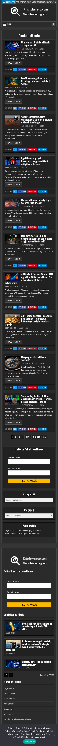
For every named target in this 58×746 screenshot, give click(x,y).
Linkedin (43, 69)
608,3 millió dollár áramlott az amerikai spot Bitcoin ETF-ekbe (37, 626)
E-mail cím (14, 468)
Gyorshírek (8, 709)
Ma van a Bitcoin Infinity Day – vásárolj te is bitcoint (36, 201)
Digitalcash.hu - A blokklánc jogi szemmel (23, 530)
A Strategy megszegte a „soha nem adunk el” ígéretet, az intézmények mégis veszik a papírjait (28, 320)
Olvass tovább (14, 62)
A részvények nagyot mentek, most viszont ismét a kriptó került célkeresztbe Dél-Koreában (28, 646)
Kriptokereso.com (36, 9)
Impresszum (9, 714)
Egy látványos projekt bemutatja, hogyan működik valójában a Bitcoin (34, 161)
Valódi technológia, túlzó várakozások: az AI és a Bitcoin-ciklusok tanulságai (37, 119)
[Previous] (6, 675)
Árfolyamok (9, 704)
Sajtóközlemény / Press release (17, 719)
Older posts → (39, 436)
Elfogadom (30, 741)
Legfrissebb (9, 688)
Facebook (23, 69)
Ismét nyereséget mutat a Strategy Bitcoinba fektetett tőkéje (35, 81)
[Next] (11, 675)
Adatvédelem (9, 693)
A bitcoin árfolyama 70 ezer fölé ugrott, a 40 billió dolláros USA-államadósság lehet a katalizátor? (29, 279)
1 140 (28, 436)
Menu (9, 24)
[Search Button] (53, 24)
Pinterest (33, 69)
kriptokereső (27, 49)
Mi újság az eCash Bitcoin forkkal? (33, 358)
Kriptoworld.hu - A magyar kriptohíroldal (22, 534)
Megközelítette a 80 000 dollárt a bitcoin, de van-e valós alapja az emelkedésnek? (36, 238)
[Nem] (54, 735)
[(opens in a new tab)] (12, 45)
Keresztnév (14, 457)
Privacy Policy (9, 699)
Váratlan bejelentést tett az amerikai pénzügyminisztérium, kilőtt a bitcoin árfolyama (36, 398)
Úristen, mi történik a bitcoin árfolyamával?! (35, 44)
